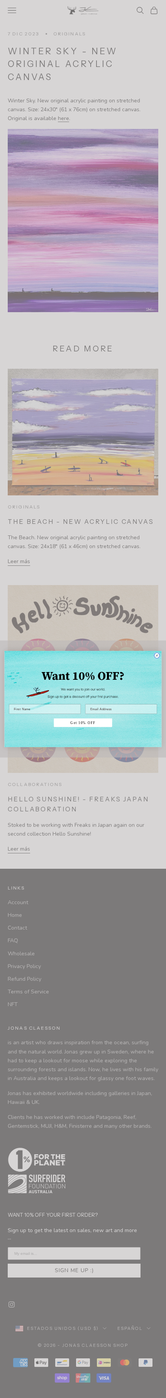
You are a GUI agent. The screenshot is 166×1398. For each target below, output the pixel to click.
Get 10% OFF (82, 723)
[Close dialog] (157, 656)
